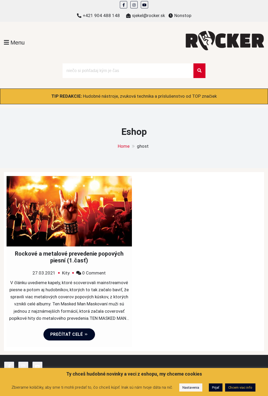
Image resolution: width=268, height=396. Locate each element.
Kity (66, 273)
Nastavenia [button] (190, 387)
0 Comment (94, 273)
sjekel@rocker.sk (148, 15)
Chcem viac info (240, 387)
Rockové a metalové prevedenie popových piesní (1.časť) (69, 257)
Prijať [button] (215, 387)
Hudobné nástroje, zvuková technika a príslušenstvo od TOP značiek (150, 96)
